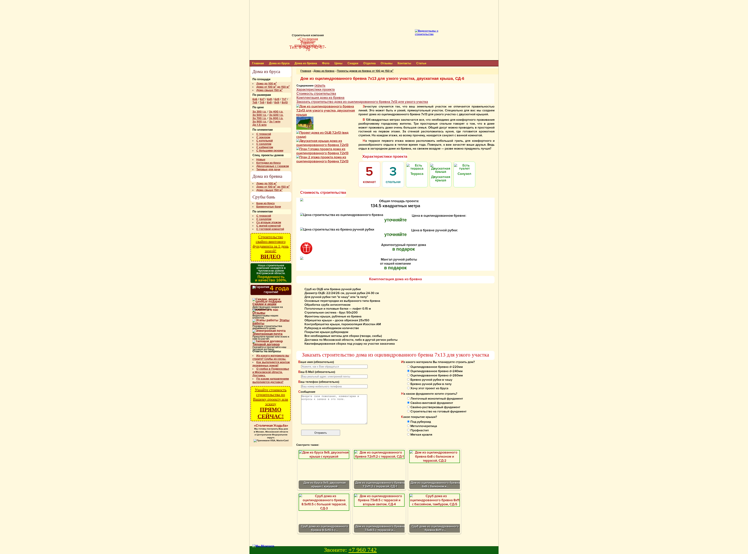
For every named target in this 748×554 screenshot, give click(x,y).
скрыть (319, 85)
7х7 (284, 99)
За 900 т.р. (259, 121)
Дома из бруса (279, 63)
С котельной (264, 140)
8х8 (269, 102)
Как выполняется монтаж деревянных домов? (271, 364)
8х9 (276, 102)
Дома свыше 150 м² (269, 90)
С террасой (263, 134)
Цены (338, 63)
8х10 (285, 102)
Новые (260, 159)
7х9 (262, 102)
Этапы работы (270, 322)
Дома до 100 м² (266, 83)
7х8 (254, 102)
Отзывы (387, 63)
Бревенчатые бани (268, 206)
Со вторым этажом (268, 222)
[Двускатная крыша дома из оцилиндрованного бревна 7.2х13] (327, 145)
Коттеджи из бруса (268, 163)
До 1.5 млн (259, 125)
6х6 (254, 99)
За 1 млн (274, 121)
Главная (258, 63)
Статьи (421, 63)
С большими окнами (269, 150)
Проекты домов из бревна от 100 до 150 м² (365, 71)
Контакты (404, 63)
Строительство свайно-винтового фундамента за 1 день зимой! (271, 247)
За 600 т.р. (276, 115)
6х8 (269, 99)
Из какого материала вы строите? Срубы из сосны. (270, 357)
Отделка (369, 63)
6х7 (262, 99)
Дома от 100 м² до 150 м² (273, 87)
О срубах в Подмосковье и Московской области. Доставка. (270, 372)
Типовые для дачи (268, 169)
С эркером (263, 137)
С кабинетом (264, 147)
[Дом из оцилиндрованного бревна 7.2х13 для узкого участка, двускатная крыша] (327, 115)
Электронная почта (267, 334)
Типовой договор (266, 344)
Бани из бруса (265, 203)
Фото (325, 63)
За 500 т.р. (259, 115)
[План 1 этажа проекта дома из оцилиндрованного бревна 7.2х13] (327, 153)
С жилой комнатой (268, 225)
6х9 (276, 99)
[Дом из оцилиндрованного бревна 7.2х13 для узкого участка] (304, 129)
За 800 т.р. (276, 118)
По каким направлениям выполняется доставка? (270, 380)
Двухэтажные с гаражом (272, 166)
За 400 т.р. (276, 111)
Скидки (353, 63)
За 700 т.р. (259, 118)
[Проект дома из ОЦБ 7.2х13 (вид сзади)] (327, 137)
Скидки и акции (264, 304)
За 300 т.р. (259, 111)
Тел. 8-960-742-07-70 (307, 48)
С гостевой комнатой (270, 229)
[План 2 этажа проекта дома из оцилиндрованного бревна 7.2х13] (327, 161)
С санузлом (263, 144)
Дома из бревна (306, 63)
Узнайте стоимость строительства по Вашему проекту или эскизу (270, 403)
